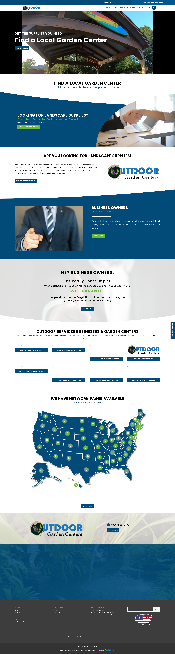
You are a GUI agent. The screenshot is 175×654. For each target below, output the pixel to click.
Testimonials (18, 617)
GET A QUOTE (87, 309)
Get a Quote (146, 8)
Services (54, 610)
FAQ (16, 619)
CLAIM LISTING (98, 236)
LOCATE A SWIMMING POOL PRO (143, 380)
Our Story (17, 615)
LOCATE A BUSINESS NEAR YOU (31, 350)
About (107, 8)
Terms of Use (94, 636)
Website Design (57, 617)
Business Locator (20, 621)
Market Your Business (120, 8)
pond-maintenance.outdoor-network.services (103, 615)
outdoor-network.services (97, 610)
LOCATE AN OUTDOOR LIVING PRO (69, 380)
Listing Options (56, 612)
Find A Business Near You (28, 127)
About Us (17, 612)
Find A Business (135, 8)
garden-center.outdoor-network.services (102, 617)
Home (16, 610)
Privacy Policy (85, 636)
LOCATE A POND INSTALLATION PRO (68, 350)
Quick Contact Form (172, 330)
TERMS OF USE (81, 646)
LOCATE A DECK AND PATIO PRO (106, 380)
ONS (110, 650)
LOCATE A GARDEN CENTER (143, 359)
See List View (87, 506)
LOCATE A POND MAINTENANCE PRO (106, 359)
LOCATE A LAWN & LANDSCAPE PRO (31, 371)
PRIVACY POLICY (92, 646)
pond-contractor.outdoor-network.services (102, 612)
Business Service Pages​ (59, 615)
